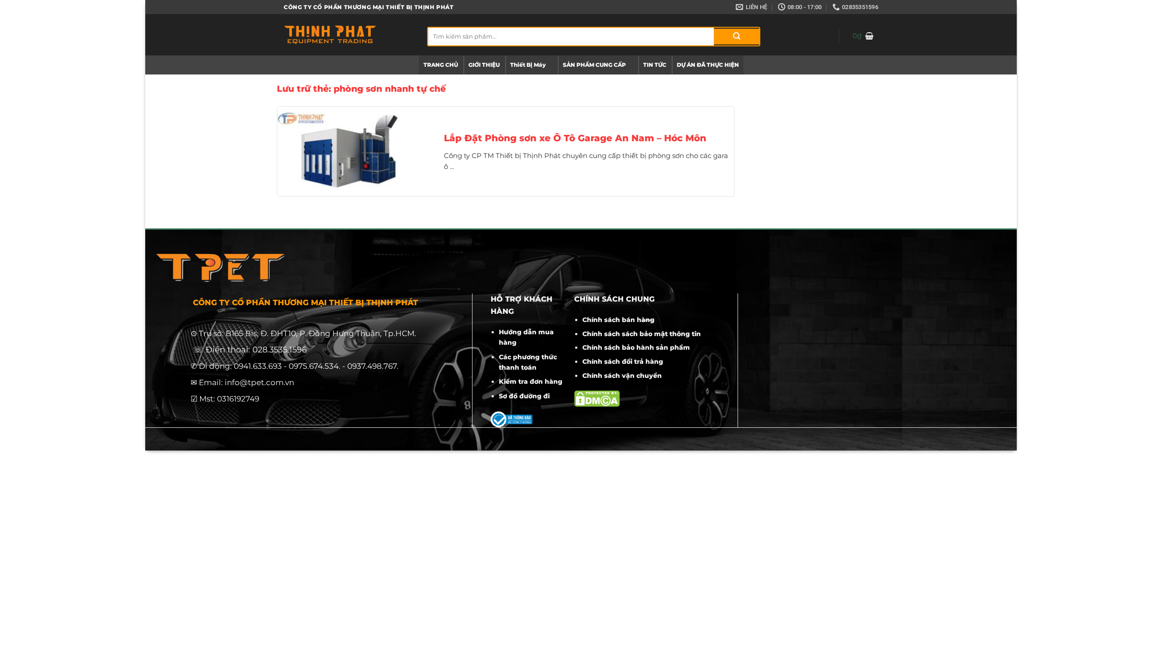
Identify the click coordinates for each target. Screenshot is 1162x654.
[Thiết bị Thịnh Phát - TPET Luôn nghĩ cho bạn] (349, 34)
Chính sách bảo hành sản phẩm (636, 347)
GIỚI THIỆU (484, 64)
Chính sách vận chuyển (622, 376)
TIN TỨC (654, 64)
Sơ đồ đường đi (524, 396)
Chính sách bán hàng (618, 320)
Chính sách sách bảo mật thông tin (641, 334)
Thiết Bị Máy (528, 64)
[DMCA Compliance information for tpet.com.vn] (597, 398)
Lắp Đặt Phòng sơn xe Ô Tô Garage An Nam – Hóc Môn (575, 138)
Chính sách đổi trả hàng (622, 361)
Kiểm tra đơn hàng (530, 381)
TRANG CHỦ (440, 64)
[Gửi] (736, 37)
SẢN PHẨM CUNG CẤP (594, 64)
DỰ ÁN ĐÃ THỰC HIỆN (708, 64)
